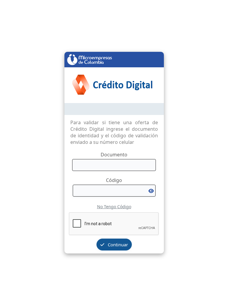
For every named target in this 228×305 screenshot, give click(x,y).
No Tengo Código (114, 206)
